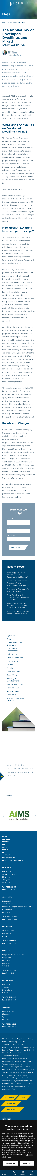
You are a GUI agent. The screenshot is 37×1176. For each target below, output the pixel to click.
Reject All (27, 1163)
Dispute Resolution (15, 658)
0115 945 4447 (10, 997)
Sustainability (8, 857)
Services (6, 839)
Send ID (23, 1097)
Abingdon (6, 867)
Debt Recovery (13, 654)
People (5, 844)
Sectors (5, 842)
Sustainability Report (11, 1056)
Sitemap (15, 1047)
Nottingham (7, 980)
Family (10, 668)
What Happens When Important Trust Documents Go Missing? (17, 575)
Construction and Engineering (14, 643)
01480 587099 (11, 917)
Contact (6, 855)
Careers (6, 852)
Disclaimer (24, 1047)
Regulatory (11, 695)
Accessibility (12, 1042)
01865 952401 (10, 887)
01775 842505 (10, 1024)
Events (5, 849)
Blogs (10, 22)
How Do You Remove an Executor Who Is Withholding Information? (18, 583)
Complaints (7, 1044)
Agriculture (12, 635)
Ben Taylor (18, 55)
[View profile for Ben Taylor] (5, 52)
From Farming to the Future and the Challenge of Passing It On (18, 597)
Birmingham (7, 926)
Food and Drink (13, 672)
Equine (10, 665)
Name (9, 519)
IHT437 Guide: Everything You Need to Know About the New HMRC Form (17, 605)
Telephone (11, 535)
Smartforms (11, 1103)
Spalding (6, 1007)
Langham (6, 951)
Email (9, 527)
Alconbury (7, 897)
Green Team (12, 675)
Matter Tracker (13, 1109)
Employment (12, 661)
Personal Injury (13, 688)
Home (4, 22)
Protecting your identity (13, 860)
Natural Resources (15, 684)
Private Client (20, 22)
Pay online (9, 1097)
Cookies (21, 1042)
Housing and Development (13, 679)
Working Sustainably (17, 1053)
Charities (10, 639)
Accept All (10, 1163)
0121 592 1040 (10, 941)
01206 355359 (10, 970)
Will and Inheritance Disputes (15, 699)
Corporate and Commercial (13, 649)
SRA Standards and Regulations (14, 1039)
